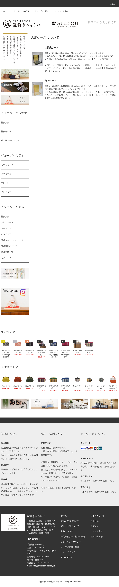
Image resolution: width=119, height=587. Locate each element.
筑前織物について (9, 246)
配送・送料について (70, 526)
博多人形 (5, 216)
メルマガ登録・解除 (70, 547)
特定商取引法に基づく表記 (73, 536)
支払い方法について (70, 521)
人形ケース (6, 258)
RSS (63, 557)
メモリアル (6, 228)
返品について (67, 531)
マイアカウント (97, 516)
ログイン (94, 526)
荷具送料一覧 (7, 252)
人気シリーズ (7, 222)
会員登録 (94, 521)
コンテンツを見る (61, 11)
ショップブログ (68, 552)
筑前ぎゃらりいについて (12, 240)
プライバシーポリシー (71, 542)
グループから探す (42, 11)
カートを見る (96, 531)
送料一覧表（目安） (53, 488)
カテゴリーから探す (21, 11)
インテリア (6, 234)
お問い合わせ (96, 536)
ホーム (5, 11)
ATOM (69, 557)
